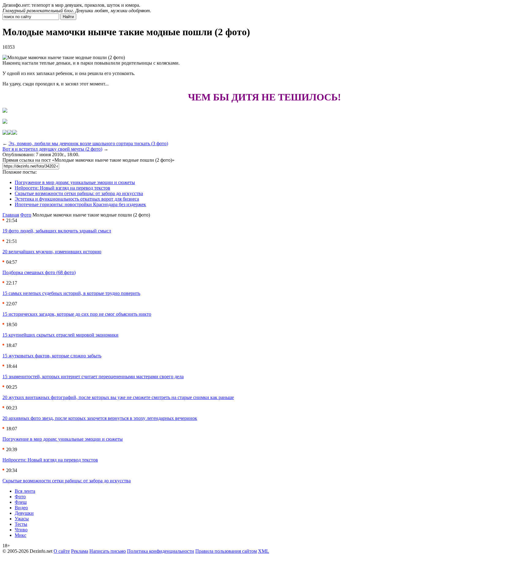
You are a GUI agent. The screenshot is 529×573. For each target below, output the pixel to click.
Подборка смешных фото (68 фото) (39, 272)
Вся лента (25, 491)
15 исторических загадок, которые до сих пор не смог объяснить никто (76, 314)
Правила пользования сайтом (226, 551)
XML (263, 551)
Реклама (79, 551)
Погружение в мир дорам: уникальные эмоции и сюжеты (75, 182)
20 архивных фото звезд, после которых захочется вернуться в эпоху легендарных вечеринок (99, 418)
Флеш (21, 502)
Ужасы (22, 518)
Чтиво (21, 529)
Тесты (21, 524)
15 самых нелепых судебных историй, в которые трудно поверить (71, 293)
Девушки (24, 513)
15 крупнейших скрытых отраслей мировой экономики (60, 334)
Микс (20, 535)
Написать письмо (107, 551)
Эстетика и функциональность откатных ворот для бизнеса (77, 199)
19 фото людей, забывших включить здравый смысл (56, 230)
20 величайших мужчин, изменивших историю (51, 251)
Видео (21, 507)
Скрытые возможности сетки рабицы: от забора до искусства (79, 193)
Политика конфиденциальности (160, 551)
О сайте (62, 551)
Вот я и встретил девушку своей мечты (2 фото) (52, 149)
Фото (25, 214)
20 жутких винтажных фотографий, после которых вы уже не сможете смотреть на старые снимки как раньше (118, 397)
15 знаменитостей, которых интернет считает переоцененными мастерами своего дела (93, 376)
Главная (10, 214)
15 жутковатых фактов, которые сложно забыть (51, 355)
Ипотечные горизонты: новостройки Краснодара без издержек (80, 204)
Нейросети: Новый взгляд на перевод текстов (62, 187)
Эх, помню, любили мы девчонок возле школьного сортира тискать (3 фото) (88, 143)
